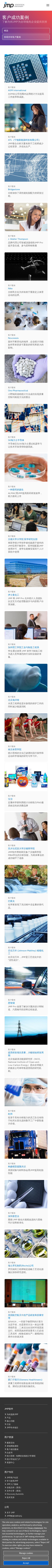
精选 (6, 30)
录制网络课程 (12, 1446)
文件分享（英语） (14, 1491)
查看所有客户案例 (12, 37)
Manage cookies (26, 1553)
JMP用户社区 (12, 1477)
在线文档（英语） (14, 1487)
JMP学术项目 (12, 1427)
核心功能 (10, 1421)
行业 (9, 1424)
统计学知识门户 (13, 1459)
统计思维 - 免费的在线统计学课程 (21, 1456)
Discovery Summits (15, 1494)
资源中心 (10, 1462)
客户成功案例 (12, 1449)
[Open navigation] (47, 5)
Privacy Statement (35, 1528)
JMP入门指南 (12, 1484)
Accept (26, 1563)
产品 (9, 1417)
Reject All (26, 1558)
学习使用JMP (12, 1481)
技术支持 (10, 1497)
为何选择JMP (12, 1414)
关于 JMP (11, 1512)
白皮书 (9, 1452)
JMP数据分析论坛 (14, 1516)
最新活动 (10, 1442)
